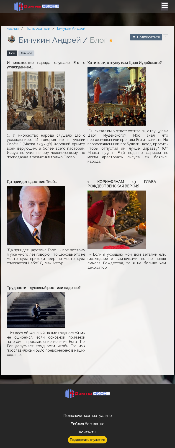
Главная (12, 28)
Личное (26, 53)
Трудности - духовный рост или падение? (44, 288)
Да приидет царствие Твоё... (32, 182)
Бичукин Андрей (49, 40)
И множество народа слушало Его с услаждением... (46, 65)
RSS (111, 41)
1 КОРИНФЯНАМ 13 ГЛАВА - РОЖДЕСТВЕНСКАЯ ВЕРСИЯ (127, 184)
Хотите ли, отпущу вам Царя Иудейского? (125, 63)
